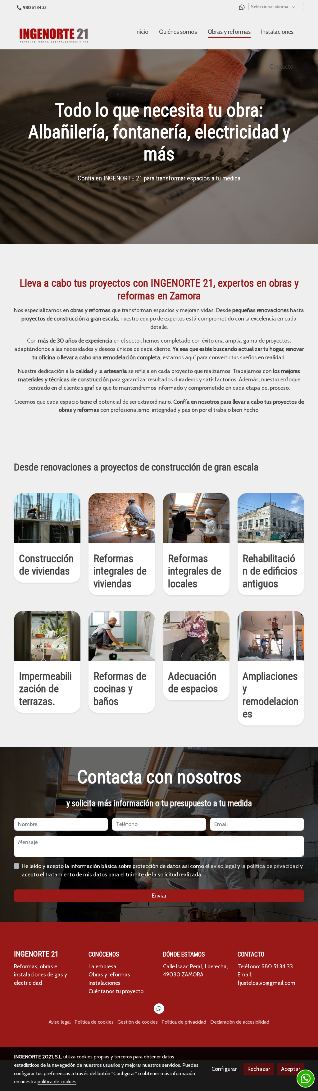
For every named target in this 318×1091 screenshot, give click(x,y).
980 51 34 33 (35, 7)
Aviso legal (59, 1022)
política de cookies (57, 1081)
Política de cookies (94, 1022)
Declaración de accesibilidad (239, 1022)
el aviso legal (221, 866)
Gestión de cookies (137, 1022)
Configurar (224, 1069)
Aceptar (290, 1069)
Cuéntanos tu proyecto (116, 991)
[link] (53, 32)
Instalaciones (104, 983)
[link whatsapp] (242, 7)
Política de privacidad (183, 1022)
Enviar (159, 895)
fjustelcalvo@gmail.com (266, 983)
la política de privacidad (270, 866)
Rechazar (259, 1069)
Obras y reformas (109, 974)
